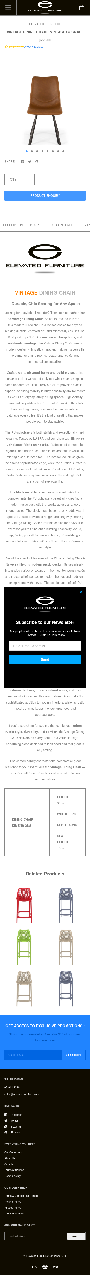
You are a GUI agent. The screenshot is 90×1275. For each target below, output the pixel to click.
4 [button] (42, 151)
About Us (9, 1158)
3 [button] (37, 151)
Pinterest (15, 1132)
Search (8, 1164)
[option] (45, 100)
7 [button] (58, 151)
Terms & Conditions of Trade (21, 1195)
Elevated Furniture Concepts (43, 1256)
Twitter (14, 1120)
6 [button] (53, 151)
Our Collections (13, 1152)
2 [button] (32, 151)
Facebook (16, 1114)
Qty (13, 179)
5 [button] (47, 151)
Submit (76, 1236)
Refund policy (12, 1176)
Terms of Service (14, 1170)
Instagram (16, 1126)
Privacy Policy (12, 1207)
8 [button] (63, 151)
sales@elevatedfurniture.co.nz (22, 1094)
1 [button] (27, 151)
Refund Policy (12, 1201)
